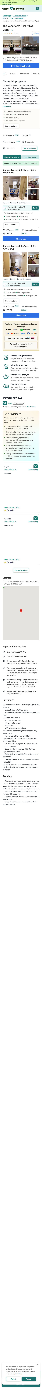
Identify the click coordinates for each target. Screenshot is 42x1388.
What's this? (31, 407)
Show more (7, 106)
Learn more (17, 1374)
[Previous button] (4, 73)
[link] (12, 73)
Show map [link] (29, 60)
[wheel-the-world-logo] (13, 8)
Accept (28, 1379)
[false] (37, 8)
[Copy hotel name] (11, 30)
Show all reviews (21, 570)
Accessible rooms (12, 157)
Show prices (21, 239)
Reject (13, 1379)
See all (23, 233)
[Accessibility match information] (24, 207)
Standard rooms (30, 157)
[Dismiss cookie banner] (37, 1364)
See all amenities (29, 148)
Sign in (35, 208)
